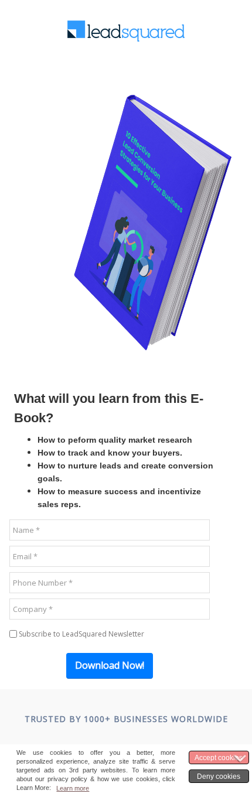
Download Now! (109, 665)
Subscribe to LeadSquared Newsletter (81, 634)
